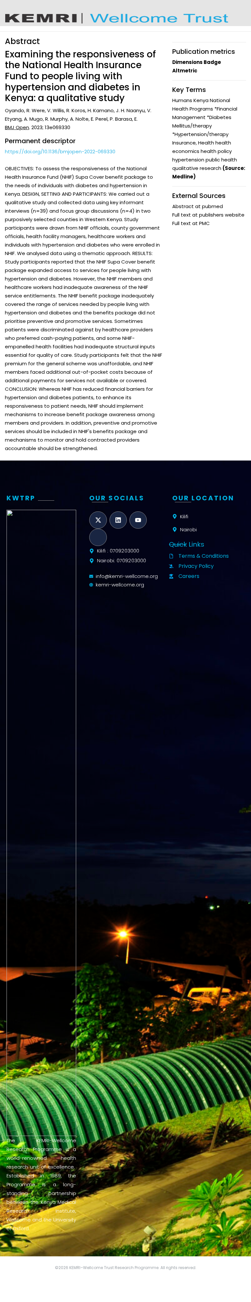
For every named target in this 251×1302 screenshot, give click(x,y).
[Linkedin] (118, 520)
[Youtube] (138, 520)
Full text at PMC (191, 223)
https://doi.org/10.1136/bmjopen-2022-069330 (60, 151)
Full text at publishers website (208, 214)
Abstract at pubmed (197, 206)
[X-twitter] (98, 520)
